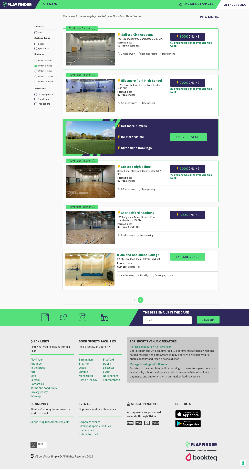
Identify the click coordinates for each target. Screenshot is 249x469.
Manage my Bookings (198, 4)
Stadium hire (86, 430)
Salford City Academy (137, 34)
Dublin (107, 363)
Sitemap (35, 396)
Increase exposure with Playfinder (150, 346)
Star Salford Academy (137, 213)
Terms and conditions (43, 388)
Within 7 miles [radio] (45, 71)
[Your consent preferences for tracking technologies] (243, 463)
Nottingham (110, 375)
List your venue (235, 4)
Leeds (82, 367)
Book (189, 36)
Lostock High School (136, 167)
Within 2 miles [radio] (45, 60)
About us (36, 363)
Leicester (108, 367)
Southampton (111, 380)
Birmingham (86, 359)
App (33, 371)
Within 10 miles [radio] (45, 76)
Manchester (86, 375)
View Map (207, 17)
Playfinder (36, 359)
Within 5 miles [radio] (45, 65)
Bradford (108, 359)
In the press (37, 367)
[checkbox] (46, 32)
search (52, 4)
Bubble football (88, 434)
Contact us (37, 384)
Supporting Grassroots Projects (49, 422)
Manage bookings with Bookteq (149, 364)
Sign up (208, 320)
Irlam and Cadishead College (138, 255)
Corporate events (89, 422)
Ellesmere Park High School (141, 81)
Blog (33, 375)
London (83, 371)
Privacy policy (39, 392)
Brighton (84, 363)
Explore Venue (188, 257)
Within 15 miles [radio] (45, 81)
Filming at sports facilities (95, 426)
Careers (35, 380)
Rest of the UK (88, 380)
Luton (106, 371)
